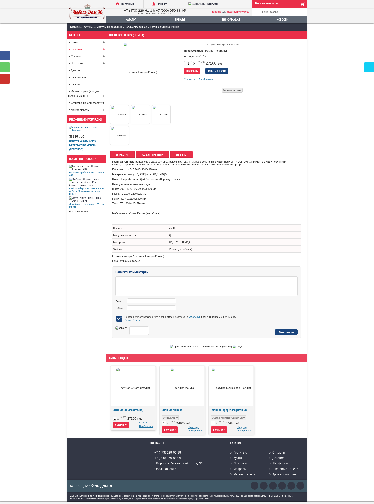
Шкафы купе (281, 463)
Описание (122, 155)
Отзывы (181, 155)
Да (170, 235)
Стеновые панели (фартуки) (87, 102)
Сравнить (189, 79)
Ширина (117, 228)
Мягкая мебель (88, 109)
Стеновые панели (285, 469)
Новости (282, 19)
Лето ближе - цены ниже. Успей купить (86, 205)
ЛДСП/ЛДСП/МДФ (180, 242)
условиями (195, 317)
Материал (119, 242)
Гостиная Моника (172, 410)
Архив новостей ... (80, 211)
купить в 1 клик (217, 71)
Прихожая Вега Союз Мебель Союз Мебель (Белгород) (82, 145)
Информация (231, 19)
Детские (75, 70)
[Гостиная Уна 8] (175, 346)
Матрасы (239, 469)
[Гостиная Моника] (182, 385)
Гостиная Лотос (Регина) (217, 346)
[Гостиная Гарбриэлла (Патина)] (231, 385)
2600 (172, 228)
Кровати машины (284, 474)
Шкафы (75, 84)
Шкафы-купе (78, 77)
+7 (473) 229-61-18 (139, 10)
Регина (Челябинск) (180, 249)
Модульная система (125, 235)
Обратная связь (165, 469)
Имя (118, 301)
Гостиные (88, 49)
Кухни (88, 42)
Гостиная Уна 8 (189, 346)
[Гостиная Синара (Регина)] (133, 385)
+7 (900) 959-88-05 (171, 10)
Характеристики (152, 155)
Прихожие (88, 63)
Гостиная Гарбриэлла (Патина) (229, 410)
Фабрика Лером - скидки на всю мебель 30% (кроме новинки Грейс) (86, 191)
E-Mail (119, 308)
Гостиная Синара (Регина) (128, 410)
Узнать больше (132, 320)
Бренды (180, 19)
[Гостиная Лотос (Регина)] (238, 346)
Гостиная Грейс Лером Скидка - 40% (86, 174)
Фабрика (118, 249)
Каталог (131, 19)
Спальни (88, 56)
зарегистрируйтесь (238, 11)
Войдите (216, 11)
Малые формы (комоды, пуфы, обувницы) (86, 94)
